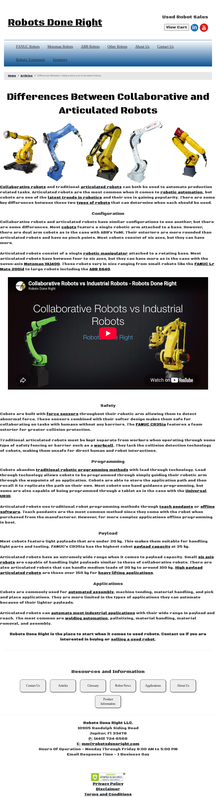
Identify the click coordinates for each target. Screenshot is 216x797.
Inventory (60, 60)
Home (12, 75)
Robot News (123, 685)
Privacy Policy (108, 784)
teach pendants (176, 506)
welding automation (86, 618)
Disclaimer (108, 789)
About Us (142, 47)
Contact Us (165, 47)
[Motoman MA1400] (62, 152)
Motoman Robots (60, 47)
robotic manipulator (105, 253)
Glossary (93, 685)
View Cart (176, 27)
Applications (153, 685)
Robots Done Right (55, 23)
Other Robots (117, 47)
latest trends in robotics (75, 197)
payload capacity (152, 546)
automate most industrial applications (93, 613)
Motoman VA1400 (42, 264)
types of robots (93, 202)
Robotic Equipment (30, 60)
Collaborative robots (23, 187)
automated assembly (91, 592)
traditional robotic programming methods (82, 470)
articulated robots (101, 187)
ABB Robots (90, 47)
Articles (27, 75)
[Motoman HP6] (146, 152)
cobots (68, 227)
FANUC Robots (28, 47)
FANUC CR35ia (151, 424)
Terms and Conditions (108, 794)
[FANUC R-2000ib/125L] (20, 152)
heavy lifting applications (125, 573)
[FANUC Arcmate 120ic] (188, 152)
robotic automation (181, 192)
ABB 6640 (99, 269)
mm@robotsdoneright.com (110, 744)
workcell (103, 445)
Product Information (108, 701)
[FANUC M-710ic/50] (104, 152)
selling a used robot (133, 639)
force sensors (62, 414)
